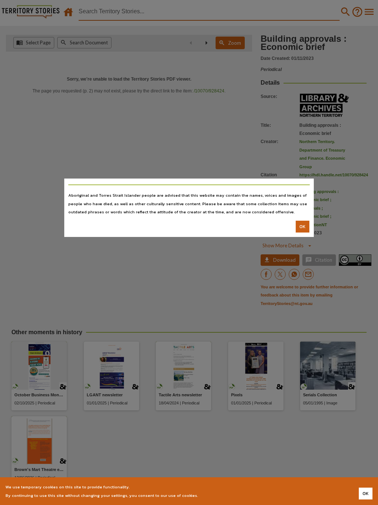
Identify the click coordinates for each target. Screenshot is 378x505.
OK (302, 226)
